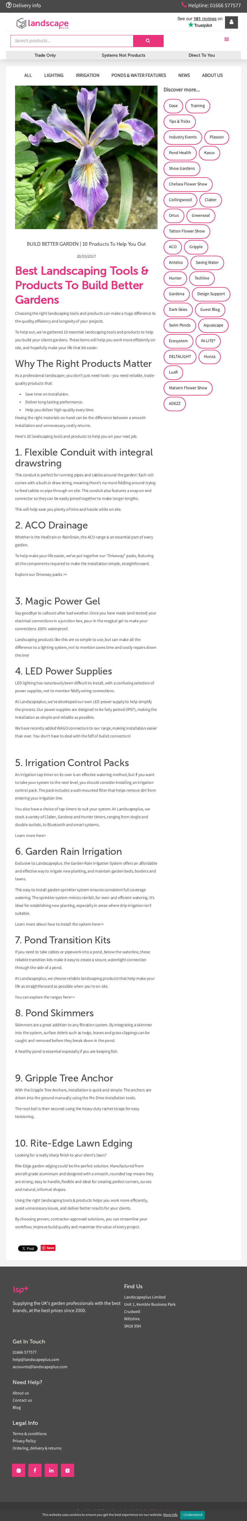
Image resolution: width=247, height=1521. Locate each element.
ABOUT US (212, 75)
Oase (173, 106)
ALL (28, 75)
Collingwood (180, 200)
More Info (170, 1515)
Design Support (211, 294)
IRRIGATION (87, 75)
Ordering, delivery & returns (37, 1449)
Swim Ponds (180, 326)
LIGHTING (54, 75)
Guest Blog (210, 310)
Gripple (196, 247)
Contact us (22, 1401)
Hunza (209, 357)
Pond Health (180, 153)
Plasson (217, 137)
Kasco (209, 153)
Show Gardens (182, 169)
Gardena (176, 294)
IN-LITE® (208, 341)
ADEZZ (174, 404)
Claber (211, 200)
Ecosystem (178, 341)
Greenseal (201, 216)
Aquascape (213, 326)
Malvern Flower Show (188, 388)
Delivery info (23, 5)
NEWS (184, 75)
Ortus (174, 216)
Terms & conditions (30, 1434)
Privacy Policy (24, 1441)
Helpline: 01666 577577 (211, 5)
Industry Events (183, 137)
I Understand (192, 1515)
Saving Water (207, 263)
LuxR (173, 373)
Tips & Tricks (179, 122)
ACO (173, 247)
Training (198, 106)
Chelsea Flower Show (188, 184)
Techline (202, 279)
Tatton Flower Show (187, 232)
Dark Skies (178, 310)
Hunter (175, 279)
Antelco (176, 263)
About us (21, 1393)
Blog (17, 1408)
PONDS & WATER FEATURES (138, 75)
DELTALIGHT (180, 357)
